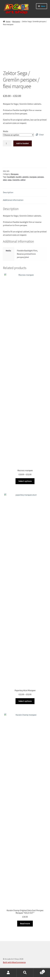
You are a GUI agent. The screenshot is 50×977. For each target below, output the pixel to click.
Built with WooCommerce (14, 962)
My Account (8, 972)
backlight (11, 177)
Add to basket (22, 143)
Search (25, 972)
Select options (25, 481)
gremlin (25, 177)
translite (15, 180)
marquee (33, 177)
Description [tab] (8, 192)
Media (5, 131)
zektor (23, 180)
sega (10, 180)
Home (8, 21)
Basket (38, 970)
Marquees (16, 21)
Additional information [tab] (13, 200)
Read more (25, 923)
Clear (41, 134)
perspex (40, 177)
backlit (19, 177)
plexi (5, 180)
